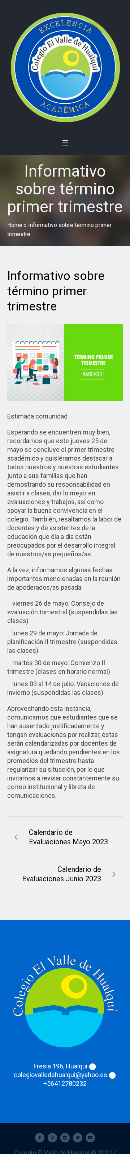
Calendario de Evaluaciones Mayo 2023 (68, 837)
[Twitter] (77, 1137)
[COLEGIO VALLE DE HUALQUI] (65, 67)
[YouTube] (90, 1137)
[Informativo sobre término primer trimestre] (65, 362)
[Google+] (52, 1137)
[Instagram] (65, 1137)
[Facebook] (39, 1137)
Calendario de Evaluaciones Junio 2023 (61, 874)
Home (14, 225)
